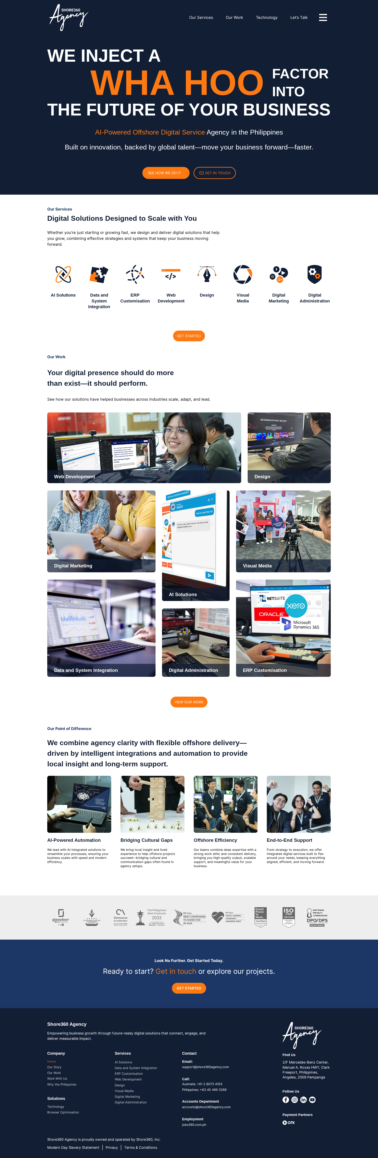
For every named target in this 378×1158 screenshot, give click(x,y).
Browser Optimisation (63, 1112)
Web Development (128, 1079)
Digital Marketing (127, 1096)
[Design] (207, 274)
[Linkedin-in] (303, 1100)
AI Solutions (63, 295)
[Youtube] (312, 1100)
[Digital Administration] (314, 274)
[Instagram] (294, 1100)
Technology (267, 17)
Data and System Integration (99, 301)
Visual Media (124, 1091)
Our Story (54, 1067)
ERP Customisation (129, 1074)
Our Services (201, 17)
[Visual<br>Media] (242, 274)
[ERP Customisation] (135, 274)
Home (51, 1061)
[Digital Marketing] (278, 274)
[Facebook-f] (286, 1100)
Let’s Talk (299, 17)
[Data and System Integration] (99, 274)
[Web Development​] (171, 274)
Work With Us (57, 1078)
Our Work (234, 17)
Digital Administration (131, 1102)
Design (207, 295)
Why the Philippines (61, 1084)
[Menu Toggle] (323, 17)
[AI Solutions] (63, 274)
